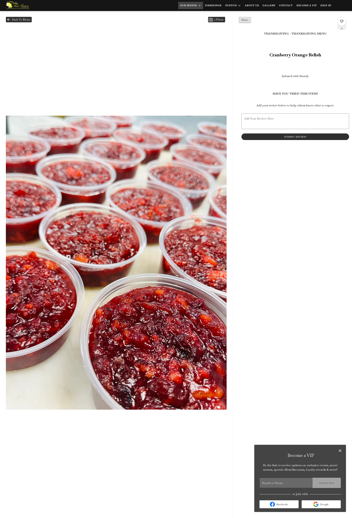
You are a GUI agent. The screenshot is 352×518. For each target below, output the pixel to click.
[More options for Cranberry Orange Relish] (341, 21)
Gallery (269, 5)
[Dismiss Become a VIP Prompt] (340, 450)
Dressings (213, 5)
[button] (190, 5)
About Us (252, 5)
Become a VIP (306, 5)
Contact (286, 5)
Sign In (325, 5)
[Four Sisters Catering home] (19, 5)
